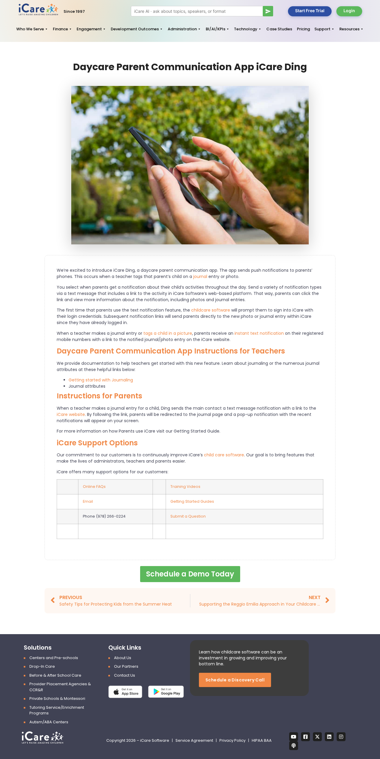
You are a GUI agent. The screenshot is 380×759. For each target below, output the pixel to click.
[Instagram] (341, 736)
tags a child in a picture (167, 333)
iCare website (71, 414)
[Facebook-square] (305, 736)
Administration (182, 29)
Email (88, 501)
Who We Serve (30, 29)
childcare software (211, 310)
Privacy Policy (232, 740)
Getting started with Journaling (101, 380)
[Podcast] (293, 745)
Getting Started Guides (192, 501)
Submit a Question (188, 516)
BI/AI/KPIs (215, 29)
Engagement (89, 29)
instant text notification (258, 333)
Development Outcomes (135, 29)
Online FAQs (94, 486)
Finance (60, 29)
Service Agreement (194, 740)
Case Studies (279, 29)
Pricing (303, 29)
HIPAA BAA (262, 740)
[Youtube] (293, 736)
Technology (245, 29)
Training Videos (185, 486)
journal (200, 276)
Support (322, 29)
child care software (224, 455)
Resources (349, 29)
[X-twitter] (317, 736)
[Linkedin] (329, 736)
